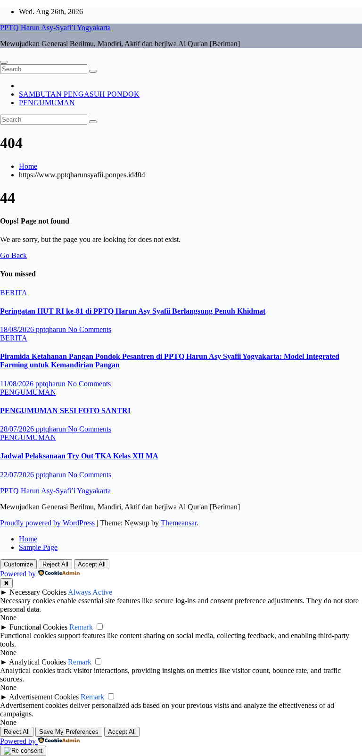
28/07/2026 (18, 429)
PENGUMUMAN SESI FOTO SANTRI (65, 411)
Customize (18, 564)
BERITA (13, 293)
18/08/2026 (18, 329)
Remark (81, 627)
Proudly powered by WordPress (48, 523)
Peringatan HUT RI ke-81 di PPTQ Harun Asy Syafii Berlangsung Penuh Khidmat (132, 311)
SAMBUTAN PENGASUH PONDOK (79, 94)
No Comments (89, 329)
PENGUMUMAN (47, 103)
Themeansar (179, 523)
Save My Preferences (69, 731)
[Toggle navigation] (4, 62)
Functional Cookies (38, 627)
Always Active (90, 592)
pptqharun (52, 329)
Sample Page (38, 547)
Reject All (55, 564)
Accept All (92, 564)
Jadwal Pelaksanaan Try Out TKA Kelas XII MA (79, 456)
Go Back (13, 255)
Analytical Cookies (37, 662)
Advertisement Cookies (44, 697)
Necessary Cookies (37, 592)
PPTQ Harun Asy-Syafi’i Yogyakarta (55, 28)
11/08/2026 (17, 384)
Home (28, 166)
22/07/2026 (18, 475)
